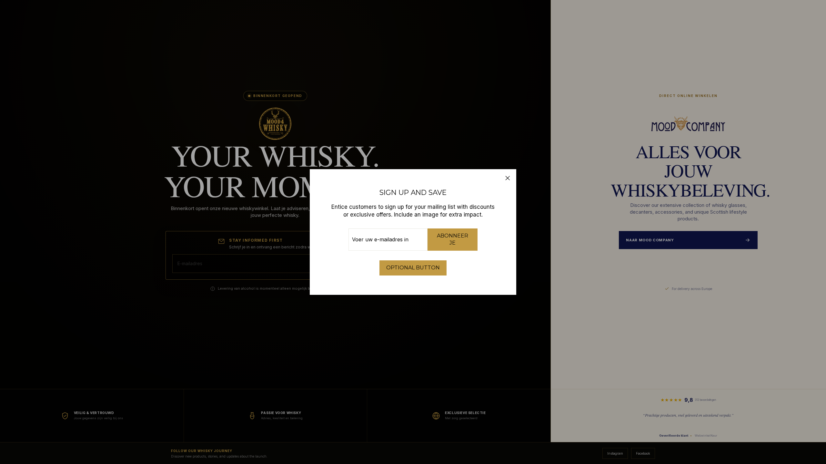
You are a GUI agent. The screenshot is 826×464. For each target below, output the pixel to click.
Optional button (413, 268)
